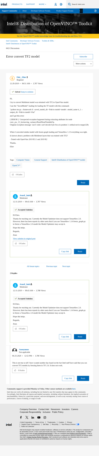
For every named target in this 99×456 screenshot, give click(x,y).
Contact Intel (44, 421)
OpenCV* (56, 170)
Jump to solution (25, 91)
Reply (83, 187)
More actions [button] (81, 63)
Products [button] (17, 4)
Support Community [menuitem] (10, 11)
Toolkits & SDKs (51, 40)
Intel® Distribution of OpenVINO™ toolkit (29, 170)
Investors (66, 421)
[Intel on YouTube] (39, 429)
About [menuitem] (25, 11)
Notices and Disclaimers (77, 443)
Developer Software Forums (31, 40)
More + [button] (41, 4)
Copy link (65, 259)
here (76, 399)
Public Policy (57, 423)
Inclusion (47, 423)
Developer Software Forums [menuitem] (42, 11)
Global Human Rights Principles (37, 446)
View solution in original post (25, 246)
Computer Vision (24, 165)
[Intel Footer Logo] (9, 434)
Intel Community (12, 40)
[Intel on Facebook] (21, 429)
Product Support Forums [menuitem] (68, 11)
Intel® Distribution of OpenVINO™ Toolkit (21, 43)
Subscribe (83, 56)
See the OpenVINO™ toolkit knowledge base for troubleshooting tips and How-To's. (49, 36)
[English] (61, 4)
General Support (43, 165)
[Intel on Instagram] (45, 429)
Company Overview (28, 421)
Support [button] (30, 4)
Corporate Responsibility (30, 423)
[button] (88, 78)
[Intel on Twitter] (27, 429)
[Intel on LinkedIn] (33, 429)
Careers (75, 421)
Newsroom (56, 421)
